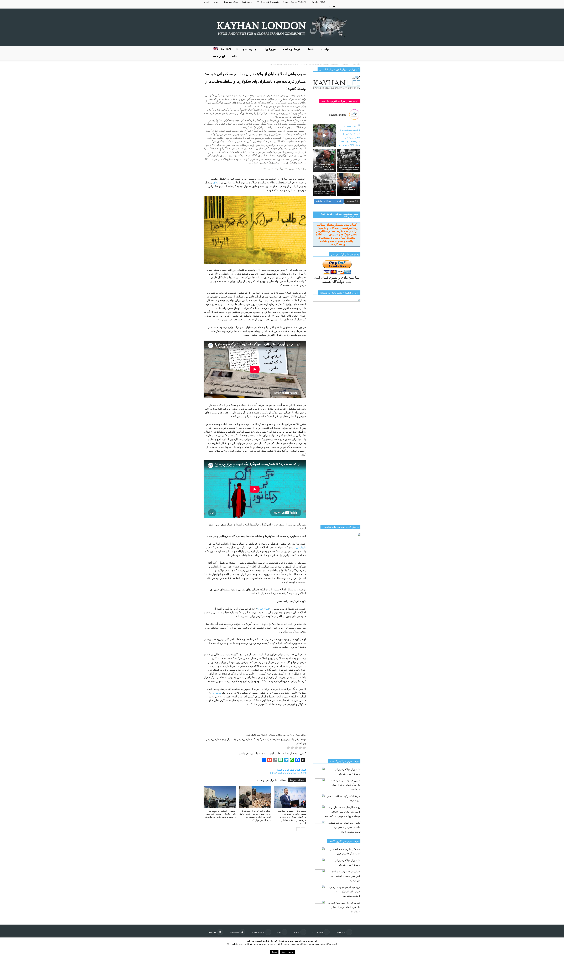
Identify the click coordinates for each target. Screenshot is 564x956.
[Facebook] (358, 6)
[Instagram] (353, 6)
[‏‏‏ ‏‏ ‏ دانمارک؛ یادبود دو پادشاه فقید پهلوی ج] (324, 135)
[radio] (304, 748)
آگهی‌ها (207, 2)
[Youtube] (324, 6)
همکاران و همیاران (229, 2)
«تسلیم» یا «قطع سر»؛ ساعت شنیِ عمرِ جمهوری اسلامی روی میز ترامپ (345, 876)
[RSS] (343, 6)
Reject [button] (274, 952)
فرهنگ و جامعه (291, 49)
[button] (356, 52)
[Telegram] (334, 6)
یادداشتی (301, 547)
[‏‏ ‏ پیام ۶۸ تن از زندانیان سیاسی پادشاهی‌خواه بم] (348, 160)
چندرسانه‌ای (249, 49)
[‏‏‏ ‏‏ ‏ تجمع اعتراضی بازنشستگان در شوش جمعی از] (348, 184)
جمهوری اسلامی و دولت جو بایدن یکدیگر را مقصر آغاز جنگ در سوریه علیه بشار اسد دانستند (220, 814)
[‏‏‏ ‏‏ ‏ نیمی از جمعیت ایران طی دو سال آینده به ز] (324, 160)
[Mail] (348, 6)
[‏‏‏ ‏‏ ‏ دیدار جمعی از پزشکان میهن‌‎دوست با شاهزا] (348, 135)
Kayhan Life (228, 49)
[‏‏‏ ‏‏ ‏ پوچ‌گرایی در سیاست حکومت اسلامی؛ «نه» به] (324, 184)
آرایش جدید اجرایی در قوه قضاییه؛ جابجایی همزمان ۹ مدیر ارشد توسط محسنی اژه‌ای (344, 827)
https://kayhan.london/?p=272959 (288, 772)
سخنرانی (216, 692)
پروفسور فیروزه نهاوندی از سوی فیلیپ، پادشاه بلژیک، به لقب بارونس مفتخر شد (344, 891)
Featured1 (231, 807)
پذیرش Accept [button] (287, 952)
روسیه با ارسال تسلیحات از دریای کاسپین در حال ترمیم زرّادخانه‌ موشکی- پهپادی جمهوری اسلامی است (342, 811)
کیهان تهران (263, 608)
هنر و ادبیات (269, 49)
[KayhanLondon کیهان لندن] (282, 27)
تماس (215, 2)
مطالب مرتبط (297, 780)
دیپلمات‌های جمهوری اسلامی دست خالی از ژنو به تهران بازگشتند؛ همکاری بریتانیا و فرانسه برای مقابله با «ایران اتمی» (292, 817)
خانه (234, 56)
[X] (329, 6)
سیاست (325, 49)
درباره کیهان (246, 2)
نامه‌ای (216, 182)
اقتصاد (310, 49)
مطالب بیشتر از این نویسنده (271, 780)
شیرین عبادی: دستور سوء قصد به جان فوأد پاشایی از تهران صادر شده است (344, 785)
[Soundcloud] (339, 6)
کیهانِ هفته (219, 56)
